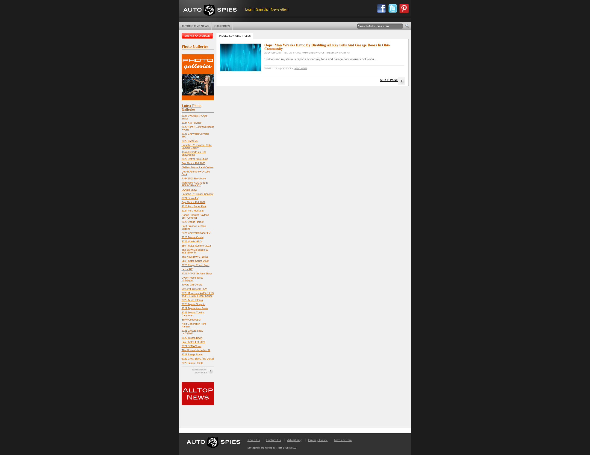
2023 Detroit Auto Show (195, 159)
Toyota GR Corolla (192, 284)
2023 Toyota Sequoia (193, 304)
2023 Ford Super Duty (194, 206)
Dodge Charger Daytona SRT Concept (195, 216)
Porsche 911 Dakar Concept (197, 194)
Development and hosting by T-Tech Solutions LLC (272, 448)
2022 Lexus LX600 (192, 363)
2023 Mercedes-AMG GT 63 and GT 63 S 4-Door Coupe (198, 294)
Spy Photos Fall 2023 (193, 163)
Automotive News (195, 26)
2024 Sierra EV (190, 198)
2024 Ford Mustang (193, 210)
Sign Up (262, 9)
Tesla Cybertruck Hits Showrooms (194, 153)
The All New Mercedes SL (196, 350)
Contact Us (273, 440)
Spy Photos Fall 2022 (193, 202)
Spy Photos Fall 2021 (193, 342)
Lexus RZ (187, 269)
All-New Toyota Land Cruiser (198, 167)
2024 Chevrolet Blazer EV (196, 233)
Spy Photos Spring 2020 (195, 260)
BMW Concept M (191, 319)
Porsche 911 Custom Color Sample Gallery (197, 146)
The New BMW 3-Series (195, 256)
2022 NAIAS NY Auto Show (197, 273)
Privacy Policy (317, 440)
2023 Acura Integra (192, 300)
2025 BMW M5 (190, 141)
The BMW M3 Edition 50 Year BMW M (195, 251)
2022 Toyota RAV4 (192, 337)
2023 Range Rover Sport (195, 265)
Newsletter (279, 9)
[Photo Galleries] (198, 99)
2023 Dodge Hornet (193, 221)
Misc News (301, 68)
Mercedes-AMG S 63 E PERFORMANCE (195, 184)
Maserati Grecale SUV (194, 289)
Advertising (294, 440)
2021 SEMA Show (191, 346)
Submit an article (198, 36)
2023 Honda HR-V (192, 241)
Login (249, 9)
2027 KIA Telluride (191, 122)
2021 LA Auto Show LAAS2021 (192, 332)
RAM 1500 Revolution (194, 178)
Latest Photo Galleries (191, 107)
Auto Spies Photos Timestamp (319, 53)
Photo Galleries (222, 26)
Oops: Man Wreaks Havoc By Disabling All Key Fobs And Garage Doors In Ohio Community (327, 46)
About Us (254, 440)
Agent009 (269, 53)
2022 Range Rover (192, 354)
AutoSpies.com (210, 11)
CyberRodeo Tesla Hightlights (192, 279)
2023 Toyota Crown (193, 237)
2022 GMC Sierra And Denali (198, 358)
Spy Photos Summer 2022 (196, 245)
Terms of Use (343, 440)
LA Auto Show (189, 189)
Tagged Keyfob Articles (235, 36)
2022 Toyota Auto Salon (195, 308)
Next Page (389, 79)
